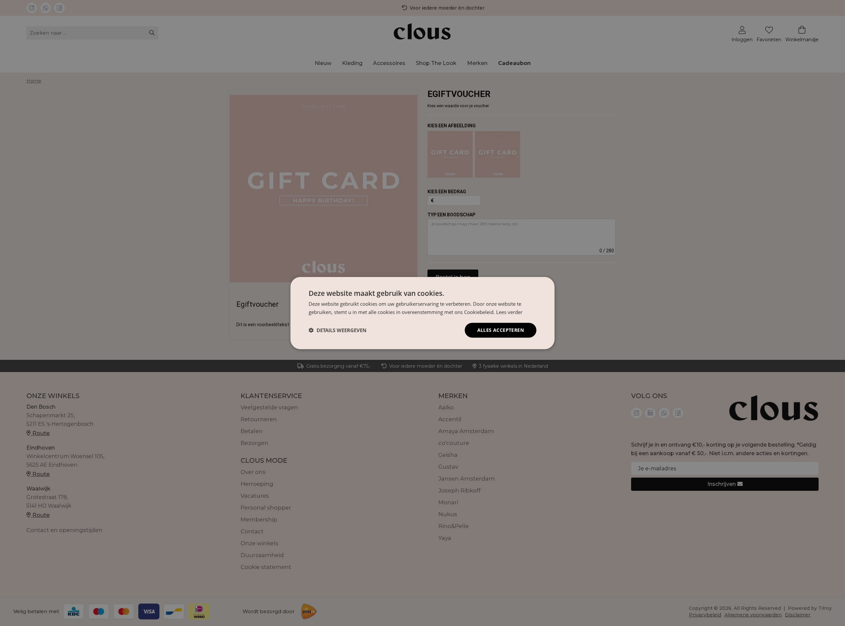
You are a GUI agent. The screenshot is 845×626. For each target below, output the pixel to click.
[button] (337, 330)
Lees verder (509, 312)
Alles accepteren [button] (500, 330)
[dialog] (422, 313)
